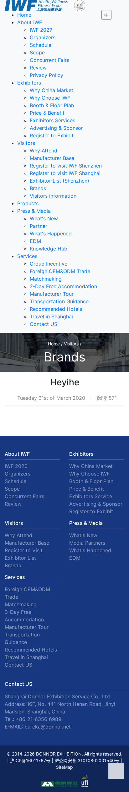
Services (27, 256)
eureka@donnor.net (48, 726)
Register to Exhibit (52, 135)
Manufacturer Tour (52, 294)
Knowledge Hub (48, 248)
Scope (37, 52)
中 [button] (106, 15)
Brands (38, 188)
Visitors (26, 143)
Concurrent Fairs (49, 60)
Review (38, 67)
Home (24, 15)
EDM (35, 241)
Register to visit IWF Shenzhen (66, 165)
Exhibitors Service (90, 496)
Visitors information (53, 196)
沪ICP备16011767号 (30, 760)
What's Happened (51, 233)
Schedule (40, 45)
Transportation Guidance (59, 301)
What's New (44, 218)
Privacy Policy (46, 75)
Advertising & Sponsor (56, 128)
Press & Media (34, 211)
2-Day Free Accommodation (63, 286)
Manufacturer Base (52, 158)
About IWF (29, 22)
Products (28, 203)
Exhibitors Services (52, 120)
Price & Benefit (47, 113)
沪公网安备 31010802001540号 (86, 760)
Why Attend (43, 150)
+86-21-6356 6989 (38, 719)
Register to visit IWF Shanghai (65, 173)
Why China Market (51, 90)
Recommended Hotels (56, 309)
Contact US (43, 324)
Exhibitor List (20, 558)
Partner (38, 226)
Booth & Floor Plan (52, 105)
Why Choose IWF (50, 98)
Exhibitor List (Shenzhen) (59, 181)
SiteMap (64, 767)
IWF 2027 (41, 30)
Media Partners (87, 543)
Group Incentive (48, 264)
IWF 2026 (16, 466)
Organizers (42, 37)
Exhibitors (29, 83)
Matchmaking (46, 279)
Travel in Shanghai (51, 316)
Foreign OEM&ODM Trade (60, 271)
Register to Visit (24, 550)
